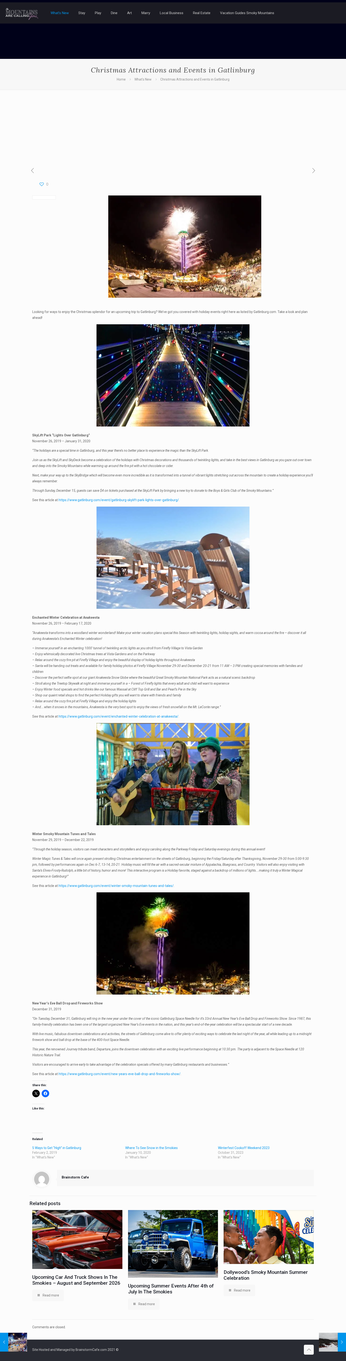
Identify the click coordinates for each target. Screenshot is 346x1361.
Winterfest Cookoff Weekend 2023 (244, 1148)
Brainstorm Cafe (75, 1177)
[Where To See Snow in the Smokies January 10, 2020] (332, 1342)
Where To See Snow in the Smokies (151, 1148)
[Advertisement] (173, 125)
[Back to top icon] (309, 1350)
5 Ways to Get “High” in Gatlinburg (56, 1148)
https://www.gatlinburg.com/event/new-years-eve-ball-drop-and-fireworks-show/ (120, 1074)
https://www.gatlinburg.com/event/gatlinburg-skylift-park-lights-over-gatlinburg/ (119, 500)
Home (121, 79)
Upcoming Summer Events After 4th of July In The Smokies (171, 1289)
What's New (143, 79)
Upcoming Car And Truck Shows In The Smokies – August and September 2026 (76, 1280)
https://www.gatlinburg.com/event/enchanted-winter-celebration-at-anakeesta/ (118, 716)
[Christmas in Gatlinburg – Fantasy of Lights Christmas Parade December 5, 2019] (13, 1342)
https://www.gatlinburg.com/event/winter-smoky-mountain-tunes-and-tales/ (116, 886)
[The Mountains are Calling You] (22, 13)
